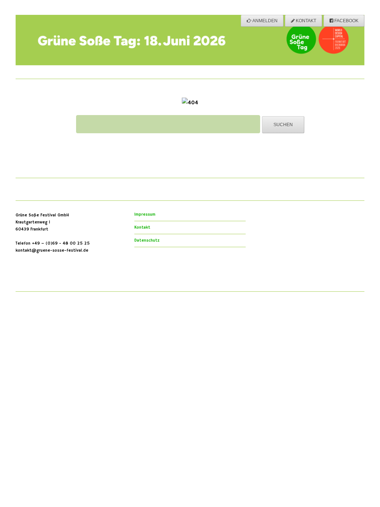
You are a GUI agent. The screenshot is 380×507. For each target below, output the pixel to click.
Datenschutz (147, 240)
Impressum (144, 214)
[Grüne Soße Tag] (190, 59)
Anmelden (264, 20)
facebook (345, 20)
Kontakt (305, 20)
